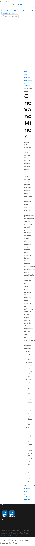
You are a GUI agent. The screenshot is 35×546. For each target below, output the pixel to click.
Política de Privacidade (10, 536)
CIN (25, 74)
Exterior (27, 77)
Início (26, 71)
